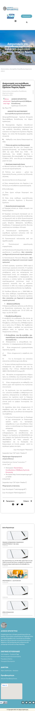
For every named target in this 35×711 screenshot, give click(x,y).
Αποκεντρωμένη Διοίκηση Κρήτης (11, 656)
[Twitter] (17, 504)
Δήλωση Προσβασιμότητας (9, 678)
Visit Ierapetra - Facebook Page (10, 654)
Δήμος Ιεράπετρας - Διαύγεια (9, 670)
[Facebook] (13, 504)
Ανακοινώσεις (5, 69)
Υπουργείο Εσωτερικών (8, 661)
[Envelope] (33, 702)
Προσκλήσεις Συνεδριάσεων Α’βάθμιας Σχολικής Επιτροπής (17, 470)
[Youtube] (22, 504)
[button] (15, 21)
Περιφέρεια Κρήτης (6, 659)
